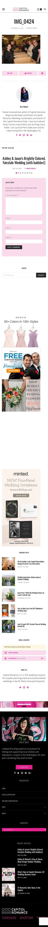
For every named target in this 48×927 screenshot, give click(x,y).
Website (8, 237)
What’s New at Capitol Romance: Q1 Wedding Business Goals (31, 873)
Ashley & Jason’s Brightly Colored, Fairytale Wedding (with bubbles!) (24, 160)
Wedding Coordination (10, 801)
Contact (24, 767)
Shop (3, 807)
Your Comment (11, 195)
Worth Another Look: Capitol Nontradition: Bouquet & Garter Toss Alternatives (31, 562)
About (4, 813)
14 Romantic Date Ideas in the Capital (29, 889)
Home (4, 788)
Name (8, 218)
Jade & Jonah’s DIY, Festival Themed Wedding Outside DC (32, 625)
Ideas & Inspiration (8, 794)
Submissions (9, 918)
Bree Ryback (24, 106)
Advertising (26, 918)
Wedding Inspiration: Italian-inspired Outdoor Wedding (29, 578)
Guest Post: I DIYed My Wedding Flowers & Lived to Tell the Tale (31, 593)
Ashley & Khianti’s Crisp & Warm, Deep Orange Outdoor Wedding (30, 860)
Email (8, 228)
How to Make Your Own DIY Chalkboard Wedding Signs (30, 609)
